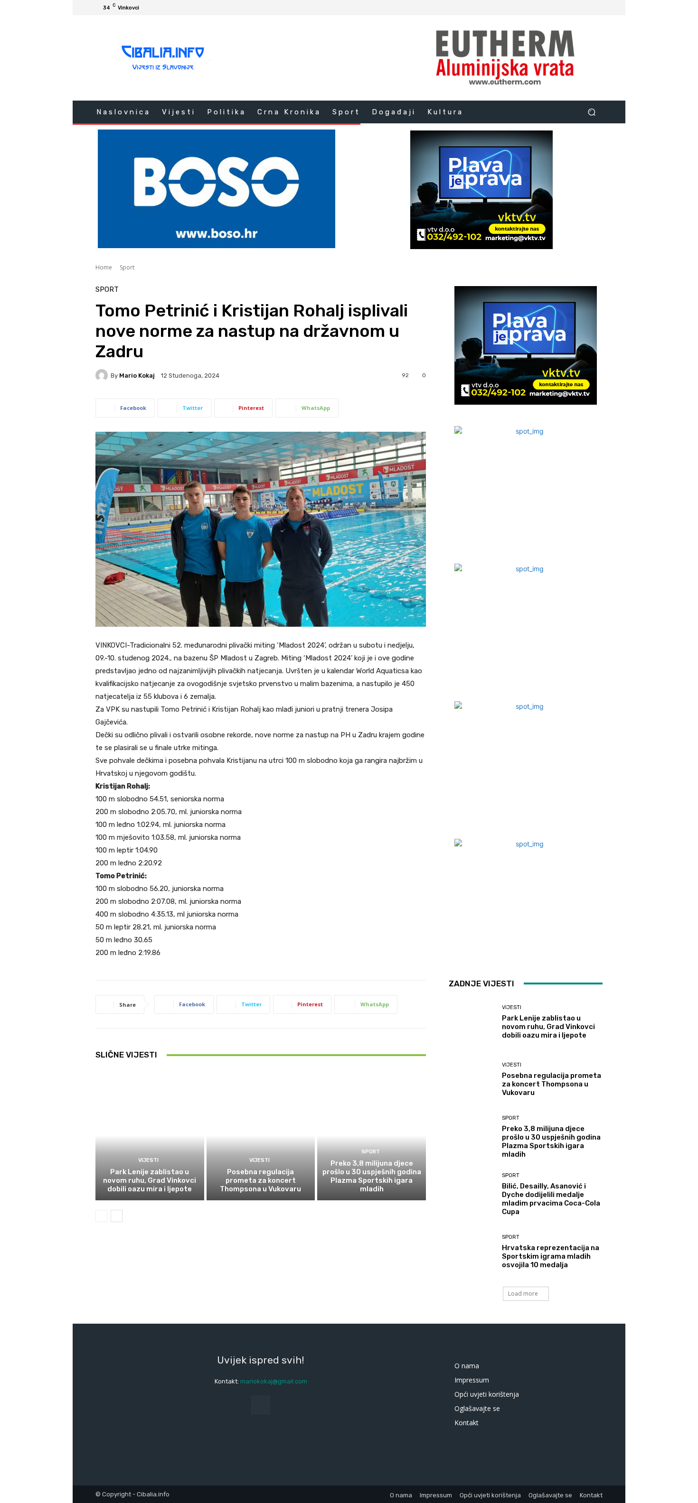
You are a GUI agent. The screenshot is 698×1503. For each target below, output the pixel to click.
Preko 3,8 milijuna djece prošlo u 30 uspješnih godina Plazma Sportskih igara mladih (371, 1176)
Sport (127, 267)
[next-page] (117, 1216)
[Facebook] (551, 7)
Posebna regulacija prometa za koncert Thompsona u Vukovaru (260, 1180)
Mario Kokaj (137, 375)
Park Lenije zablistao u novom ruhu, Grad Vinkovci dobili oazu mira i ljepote (149, 1180)
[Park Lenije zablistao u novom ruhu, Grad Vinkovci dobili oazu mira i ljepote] (149, 1135)
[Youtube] (597, 7)
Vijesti (148, 1160)
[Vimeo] (585, 7)
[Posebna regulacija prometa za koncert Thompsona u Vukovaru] (261, 1135)
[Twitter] (574, 7)
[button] (591, 112)
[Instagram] (562, 7)
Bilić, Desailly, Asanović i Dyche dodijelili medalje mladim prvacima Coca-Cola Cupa (551, 1199)
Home (103, 267)
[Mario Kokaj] (103, 375)
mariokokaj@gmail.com (273, 1381)
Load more (523, 1294)
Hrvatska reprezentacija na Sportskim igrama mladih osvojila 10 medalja (550, 1256)
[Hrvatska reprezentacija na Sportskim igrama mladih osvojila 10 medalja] (472, 1252)
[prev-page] (101, 1216)
